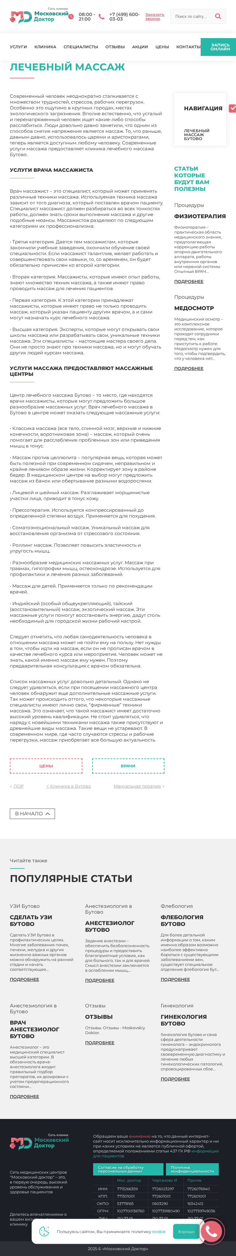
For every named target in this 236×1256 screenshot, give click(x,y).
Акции (140, 47)
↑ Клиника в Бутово (68, 786)
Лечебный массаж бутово (197, 134)
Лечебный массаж (32, 746)
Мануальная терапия (137, 786)
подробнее (188, 281)
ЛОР (19, 786)
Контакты (188, 47)
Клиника (45, 47)
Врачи (128, 765)
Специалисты (81, 47)
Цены (162, 47)
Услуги (18, 47)
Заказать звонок (154, 17)
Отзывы (115, 47)
